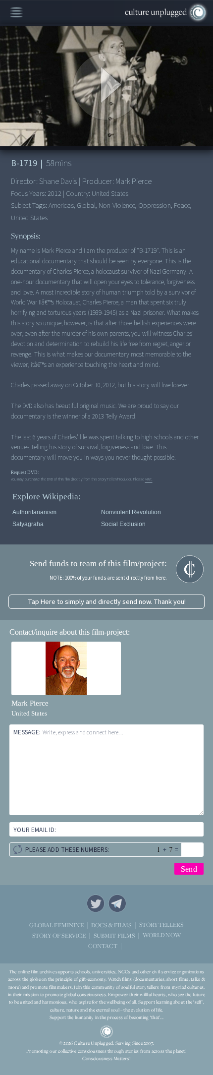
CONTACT (102, 946)
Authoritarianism (34, 512)
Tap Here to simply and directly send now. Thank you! (107, 602)
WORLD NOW (162, 935)
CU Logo (106, 1031)
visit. (149, 479)
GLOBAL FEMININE (56, 925)
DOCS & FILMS (111, 925)
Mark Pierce (30, 703)
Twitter (96, 903)
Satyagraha (28, 524)
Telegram (117, 903)
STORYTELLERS (161, 925)
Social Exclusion (123, 524)
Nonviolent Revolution (131, 512)
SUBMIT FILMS (114, 935)
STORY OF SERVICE (59, 935)
